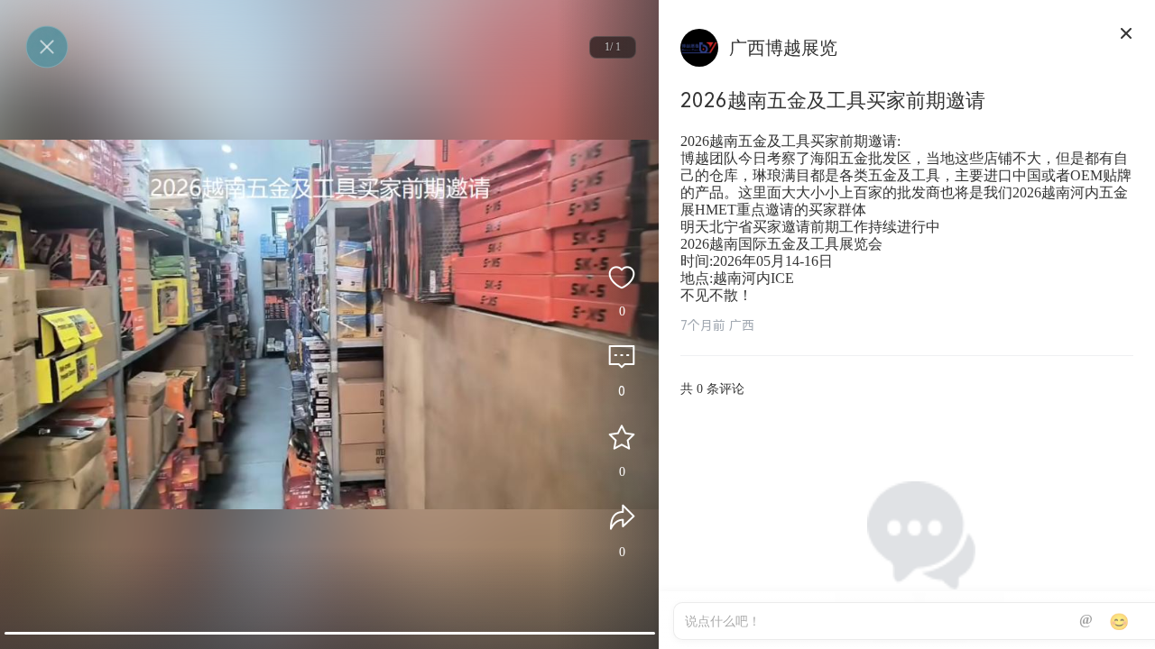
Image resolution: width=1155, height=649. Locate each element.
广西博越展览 (783, 48)
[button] (330, 633)
